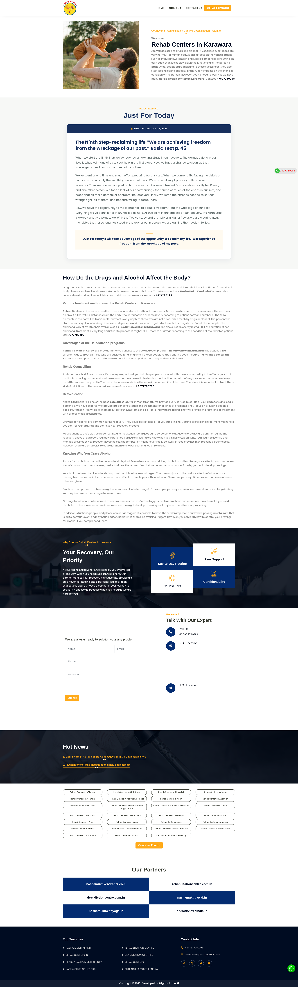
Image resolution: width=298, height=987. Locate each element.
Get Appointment (218, 8)
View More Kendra (149, 845)
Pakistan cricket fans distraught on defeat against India (97, 764)
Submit (72, 698)
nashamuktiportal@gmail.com (202, 954)
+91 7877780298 (188, 634)
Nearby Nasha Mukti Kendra (83, 962)
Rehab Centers (134, 962)
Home (160, 8)
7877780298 (287, 170)
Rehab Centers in (76, 955)
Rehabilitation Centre (139, 948)
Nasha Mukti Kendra (78, 948)
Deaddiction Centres (138, 955)
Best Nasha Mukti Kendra (141, 969)
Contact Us (194, 8)
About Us (175, 8)
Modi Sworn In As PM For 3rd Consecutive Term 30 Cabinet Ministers (105, 756)
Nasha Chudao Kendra (80, 969)
